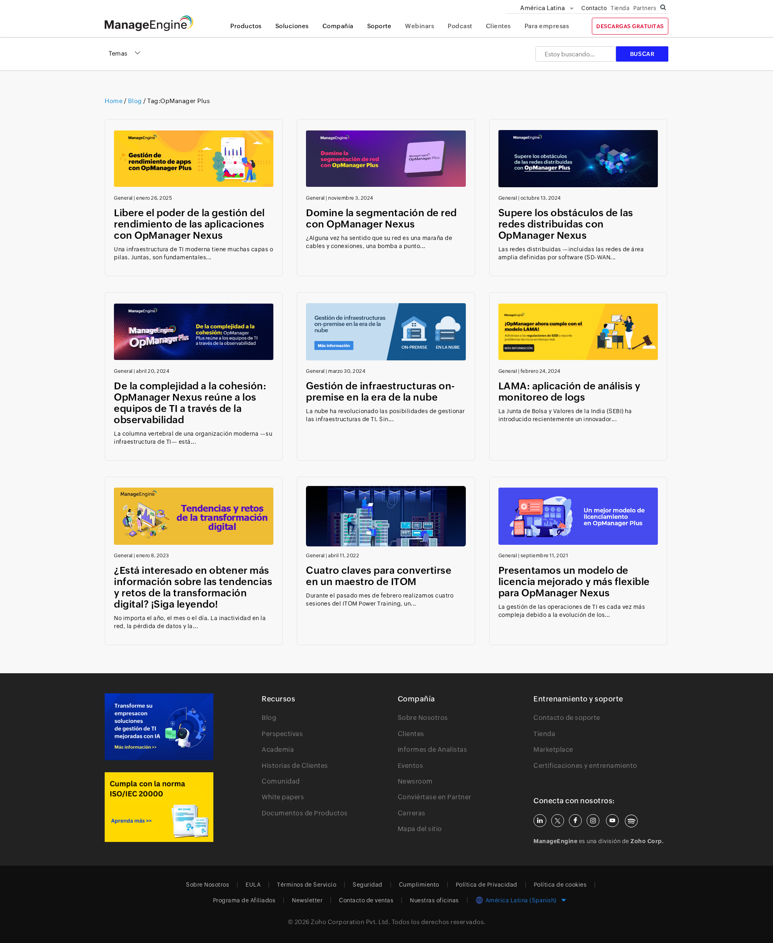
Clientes (498, 26)
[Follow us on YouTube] (612, 820)
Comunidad (281, 781)
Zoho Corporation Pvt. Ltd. (350, 921)
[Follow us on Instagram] (593, 820)
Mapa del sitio (420, 829)
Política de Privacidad (486, 884)
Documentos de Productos (305, 813)
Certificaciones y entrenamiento (585, 765)
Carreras (412, 813)
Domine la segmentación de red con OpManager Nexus (381, 218)
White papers (283, 797)
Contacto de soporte (566, 718)
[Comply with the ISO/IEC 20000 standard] (159, 807)
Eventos (411, 765)
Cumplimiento (419, 884)
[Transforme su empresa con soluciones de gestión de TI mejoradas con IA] (159, 726)
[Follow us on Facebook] (575, 820)
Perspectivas (282, 734)
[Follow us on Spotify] (631, 821)
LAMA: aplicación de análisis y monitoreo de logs (569, 392)
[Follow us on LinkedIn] (539, 820)
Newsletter (307, 900)
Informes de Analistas (432, 749)
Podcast (460, 26)
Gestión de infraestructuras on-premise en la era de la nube (380, 392)
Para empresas (547, 26)
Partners (644, 8)
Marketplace (553, 749)
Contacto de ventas (366, 900)
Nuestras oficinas (434, 900)
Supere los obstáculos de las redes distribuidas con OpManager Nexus (565, 224)
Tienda (620, 8)
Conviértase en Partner (434, 797)
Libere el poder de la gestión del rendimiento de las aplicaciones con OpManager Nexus (189, 224)
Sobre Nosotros (423, 718)
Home (114, 100)
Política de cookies (560, 884)
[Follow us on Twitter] (557, 820)
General (123, 198)
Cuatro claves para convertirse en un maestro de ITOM (378, 576)
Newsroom (415, 781)
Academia (278, 749)
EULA (253, 884)
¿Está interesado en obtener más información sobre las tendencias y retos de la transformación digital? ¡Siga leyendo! (193, 587)
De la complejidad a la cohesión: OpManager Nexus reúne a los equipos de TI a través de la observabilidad (190, 403)
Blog (134, 100)
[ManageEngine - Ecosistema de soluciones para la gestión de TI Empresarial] (149, 28)
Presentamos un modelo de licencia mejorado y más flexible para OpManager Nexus (574, 581)
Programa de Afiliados (244, 900)
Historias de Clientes (295, 765)
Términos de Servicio (306, 884)
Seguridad (367, 884)
